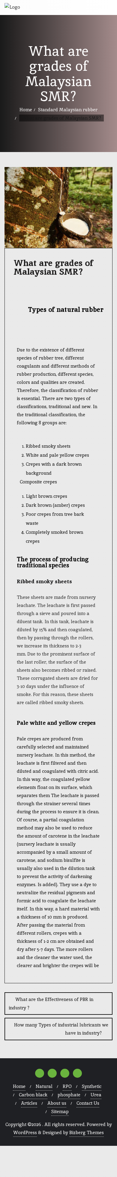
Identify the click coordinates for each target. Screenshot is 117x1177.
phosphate (69, 1095)
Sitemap (60, 1111)
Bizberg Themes (86, 1132)
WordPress (25, 1132)
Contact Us (87, 1103)
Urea (96, 1095)
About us (56, 1103)
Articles (29, 1103)
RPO (67, 1086)
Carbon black (33, 1095)
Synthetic (91, 1086)
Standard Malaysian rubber (68, 109)
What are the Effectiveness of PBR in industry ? (51, 1003)
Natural (44, 1086)
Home (26, 109)
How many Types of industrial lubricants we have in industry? (61, 1029)
